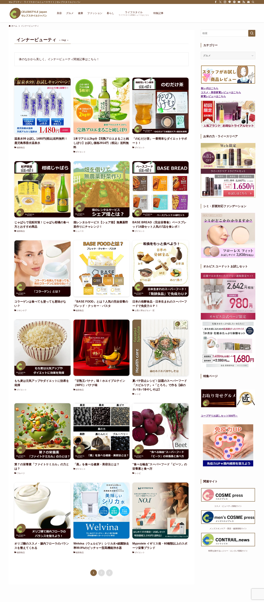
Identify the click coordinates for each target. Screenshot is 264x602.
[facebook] (215, 2)
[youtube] (239, 2)
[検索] (253, 2)
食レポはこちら (209, 88)
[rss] (243, 2)
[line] (229, 2)
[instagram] (225, 2)
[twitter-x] (220, 2)
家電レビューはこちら (213, 96)
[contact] (248, 2)
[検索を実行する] (251, 33)
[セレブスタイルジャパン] (28, 13)
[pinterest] (234, 2)
